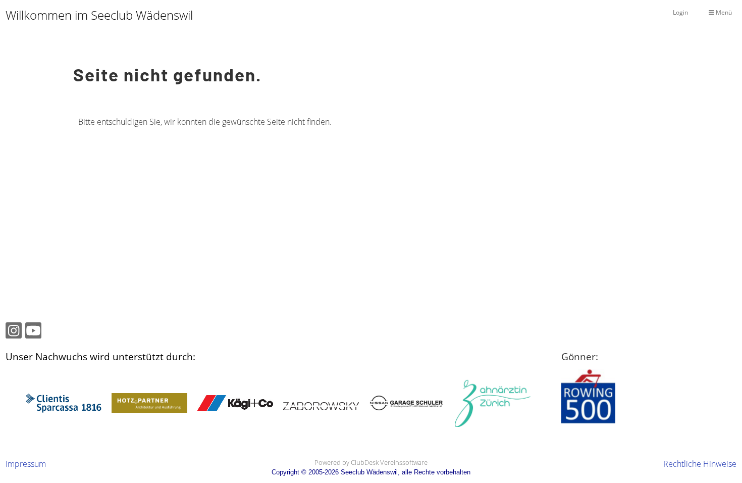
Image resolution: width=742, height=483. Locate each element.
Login (680, 12)
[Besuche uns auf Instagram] (14, 332)
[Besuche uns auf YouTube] (33, 332)
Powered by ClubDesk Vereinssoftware (371, 462)
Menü (723, 12)
